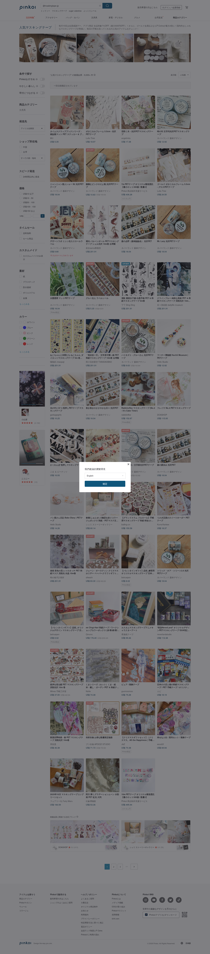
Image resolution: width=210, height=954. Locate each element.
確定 (105, 483)
